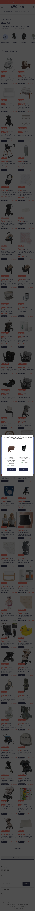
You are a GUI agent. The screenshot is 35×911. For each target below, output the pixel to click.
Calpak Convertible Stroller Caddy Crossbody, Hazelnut (11, 460)
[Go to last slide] (5, 458)
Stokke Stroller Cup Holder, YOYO (23, 458)
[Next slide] (30, 458)
